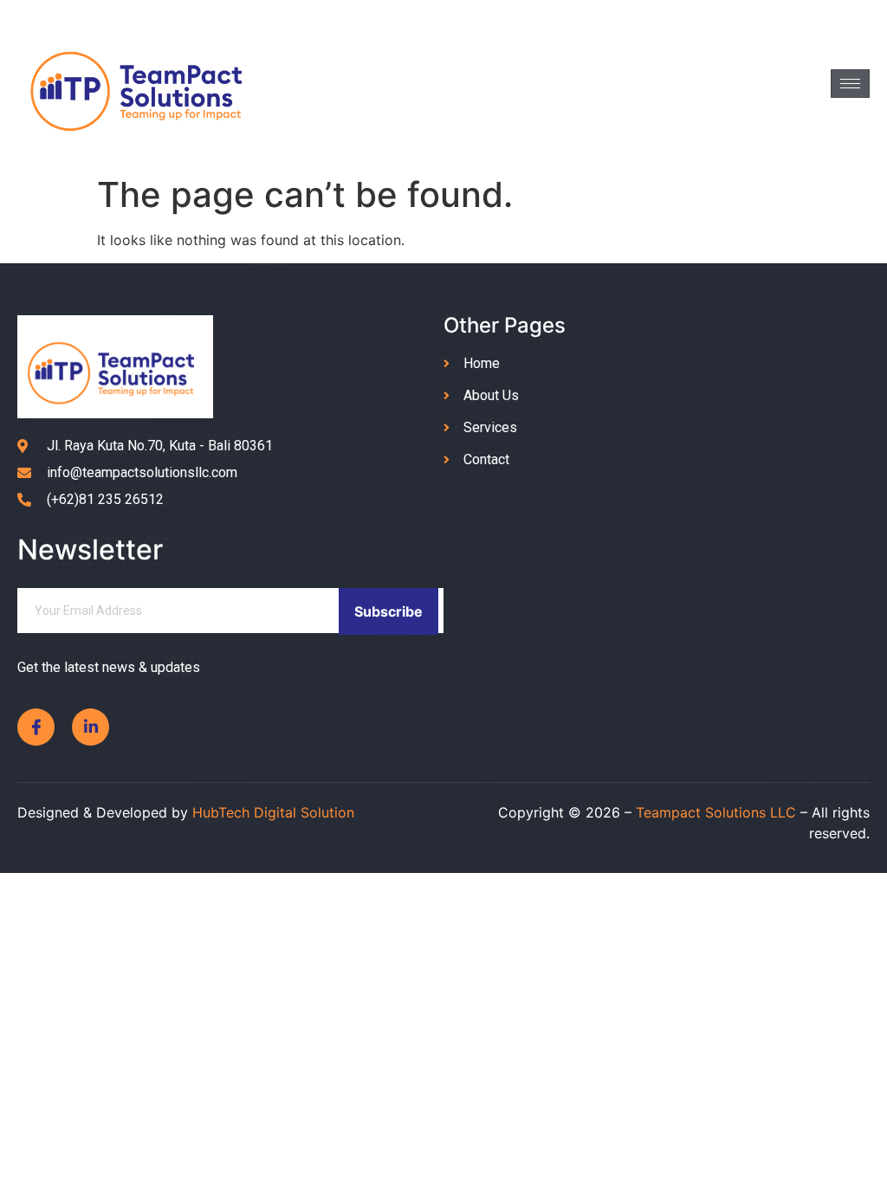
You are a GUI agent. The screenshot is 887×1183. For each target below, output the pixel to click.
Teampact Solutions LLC (716, 812)
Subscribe (388, 611)
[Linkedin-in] (90, 727)
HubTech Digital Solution (273, 812)
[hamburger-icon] (850, 83)
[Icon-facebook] (36, 727)
